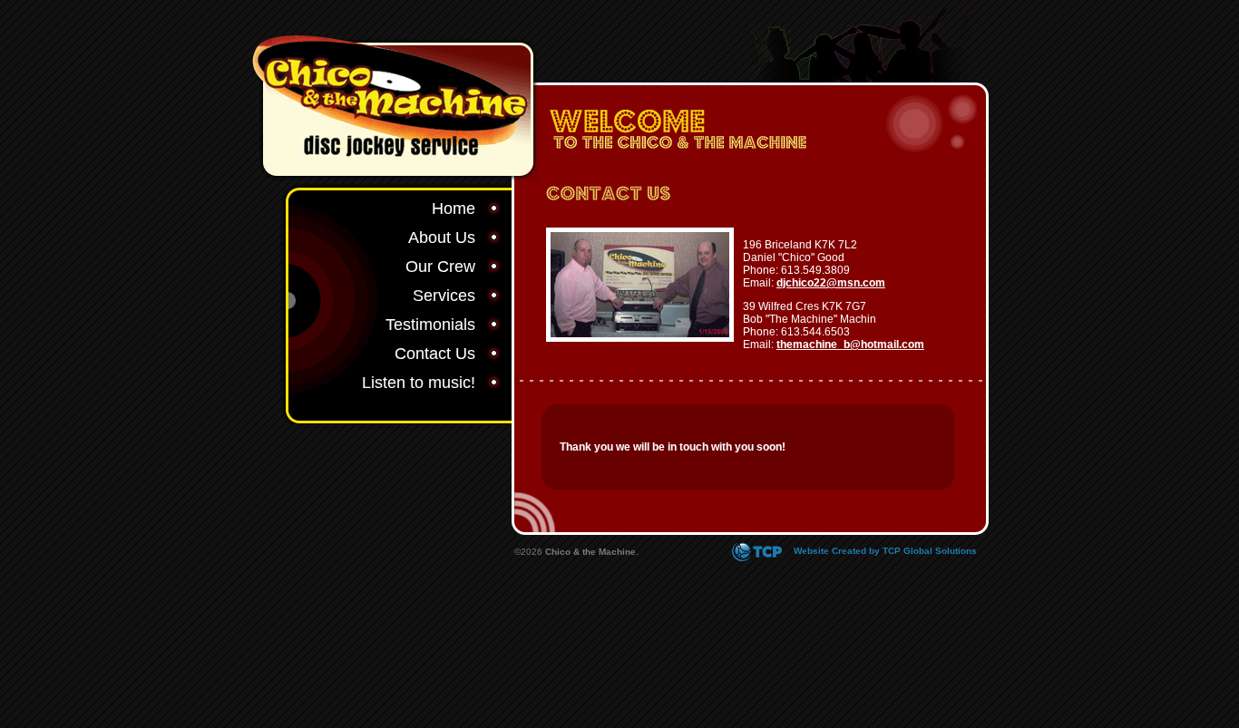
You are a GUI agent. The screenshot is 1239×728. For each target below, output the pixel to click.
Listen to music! (418, 383)
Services (444, 295)
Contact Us (435, 354)
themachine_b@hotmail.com (850, 344)
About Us (441, 237)
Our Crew (440, 266)
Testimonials (430, 324)
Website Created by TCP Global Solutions (884, 551)
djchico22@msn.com (830, 283)
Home (453, 208)
